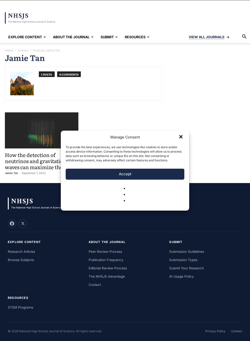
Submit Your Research (186, 268)
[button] (181, 137)
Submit (107, 37)
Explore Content (25, 37)
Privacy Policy (215, 331)
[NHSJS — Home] (37, 204)
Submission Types (183, 260)
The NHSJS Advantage (107, 276)
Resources (135, 37)
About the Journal (71, 37)
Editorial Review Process (108, 268)
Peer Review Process (105, 251)
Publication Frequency (106, 260)
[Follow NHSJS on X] (23, 223)
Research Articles (21, 251)
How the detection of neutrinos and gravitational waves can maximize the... (38, 161)
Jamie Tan (11, 173)
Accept (125, 174)
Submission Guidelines (186, 251)
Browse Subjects (21, 260)
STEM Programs (20, 307)
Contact (95, 285)
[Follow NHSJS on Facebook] (12, 223)
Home (9, 50)
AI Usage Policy (181, 276)
